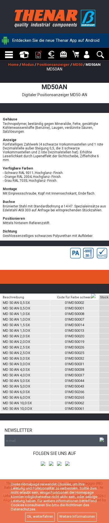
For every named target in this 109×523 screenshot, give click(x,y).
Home (13, 64)
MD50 (77, 64)
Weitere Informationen (77, 516)
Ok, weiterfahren (40, 516)
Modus (28, 64)
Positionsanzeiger (53, 64)
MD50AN (93, 64)
